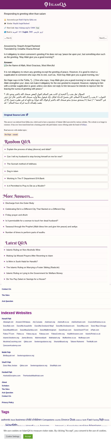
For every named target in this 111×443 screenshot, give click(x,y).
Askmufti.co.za (63, 322)
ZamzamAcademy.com (12, 346)
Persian (36, 32)
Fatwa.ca (20, 334)
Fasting (95, 420)
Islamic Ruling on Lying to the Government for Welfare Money (34, 273)
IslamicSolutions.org (11, 338)
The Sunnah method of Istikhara (21, 164)
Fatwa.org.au (31, 334)
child (28, 419)
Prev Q (7, 38)
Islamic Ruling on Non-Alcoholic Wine (23, 250)
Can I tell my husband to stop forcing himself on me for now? (34, 156)
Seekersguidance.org (42, 342)
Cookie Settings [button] (12, 436)
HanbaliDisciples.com (11, 376)
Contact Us (6, 289)
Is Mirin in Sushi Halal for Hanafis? (22, 261)
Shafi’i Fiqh (6, 362)
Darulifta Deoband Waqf (44, 326)
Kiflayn (84, 125)
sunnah (15, 135)
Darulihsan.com (65, 330)
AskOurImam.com (78, 322)
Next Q (103, 38)
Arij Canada (37, 322)
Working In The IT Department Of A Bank (25, 178)
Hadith (11, 425)
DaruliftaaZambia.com (28, 330)
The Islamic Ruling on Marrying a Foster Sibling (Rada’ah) (32, 267)
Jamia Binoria (27, 338)
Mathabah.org (54, 338)
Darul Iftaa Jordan (10, 366)
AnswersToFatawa (23, 322)
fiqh (101, 419)
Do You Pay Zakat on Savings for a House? (26, 279)
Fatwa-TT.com (8, 334)
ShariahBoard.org (61, 342)
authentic (6, 419)
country (58, 420)
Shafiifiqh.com (55, 366)
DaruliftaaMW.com (10, 330)
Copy (37, 28)
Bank (13, 420)
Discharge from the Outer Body (19, 203)
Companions (48, 419)
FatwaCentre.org (58, 334)
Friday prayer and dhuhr (16, 215)
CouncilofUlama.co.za (96, 322)
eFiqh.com (95, 330)
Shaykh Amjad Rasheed (21, 23)
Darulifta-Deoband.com (65, 326)
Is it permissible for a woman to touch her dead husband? (31, 220)
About (4, 382)
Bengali (20, 32)
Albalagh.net (8, 322)
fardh (85, 420)
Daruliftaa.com (82, 326)
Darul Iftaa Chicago (98, 326)
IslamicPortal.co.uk (93, 334)
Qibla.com (32, 20)
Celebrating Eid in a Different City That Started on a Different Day (35, 209)
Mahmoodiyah (40, 338)
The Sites (6, 295)
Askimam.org (50, 322)
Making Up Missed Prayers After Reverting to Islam (29, 256)
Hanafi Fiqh (6, 319)
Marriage (95, 425)
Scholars (5, 386)
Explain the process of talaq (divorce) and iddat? (29, 149)
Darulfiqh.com (8, 326)
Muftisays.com (84, 338)
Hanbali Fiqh (7, 372)
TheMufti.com (92, 342)
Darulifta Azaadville (24, 326)
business (20, 419)
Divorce (65, 419)
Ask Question (7, 301)
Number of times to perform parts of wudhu (25, 232)
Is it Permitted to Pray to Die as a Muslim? (26, 186)
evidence (79, 420)
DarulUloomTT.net (81, 330)
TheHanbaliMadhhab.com (33, 376)
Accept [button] (28, 436)
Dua (72, 419)
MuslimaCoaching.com (12, 342)
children (37, 419)
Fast (89, 419)
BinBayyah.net (9, 356)
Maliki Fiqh (6, 352)
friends (106, 420)
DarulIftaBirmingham (48, 330)
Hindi (31, 32)
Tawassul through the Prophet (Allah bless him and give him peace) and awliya (41, 226)
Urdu (41, 32)
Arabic (15, 32)
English (25, 32)
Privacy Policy (8, 402)
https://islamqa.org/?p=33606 (25, 28)
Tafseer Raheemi (77, 342)
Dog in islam (12, 171)
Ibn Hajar (8, 135)
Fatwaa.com (44, 334)
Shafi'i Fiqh (23, 20)
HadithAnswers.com (75, 334)
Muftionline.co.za (69, 338)
